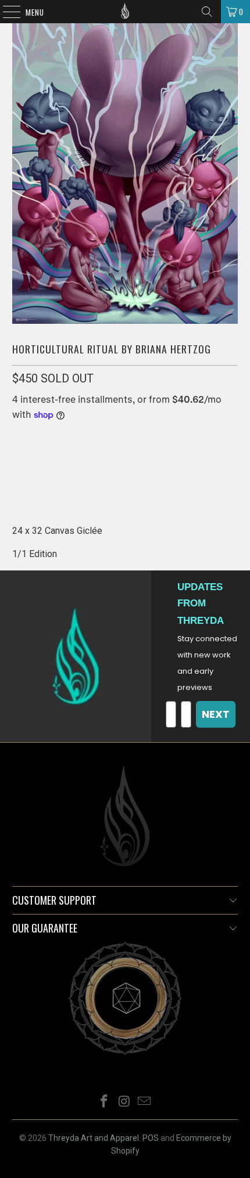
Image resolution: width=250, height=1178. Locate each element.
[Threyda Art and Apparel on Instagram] (124, 1102)
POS (150, 1138)
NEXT (216, 714)
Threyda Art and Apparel (93, 1138)
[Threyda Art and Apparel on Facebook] (104, 1102)
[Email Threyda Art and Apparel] (144, 1102)
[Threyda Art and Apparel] (125, 11)
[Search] (207, 11)
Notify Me (125, 474)
